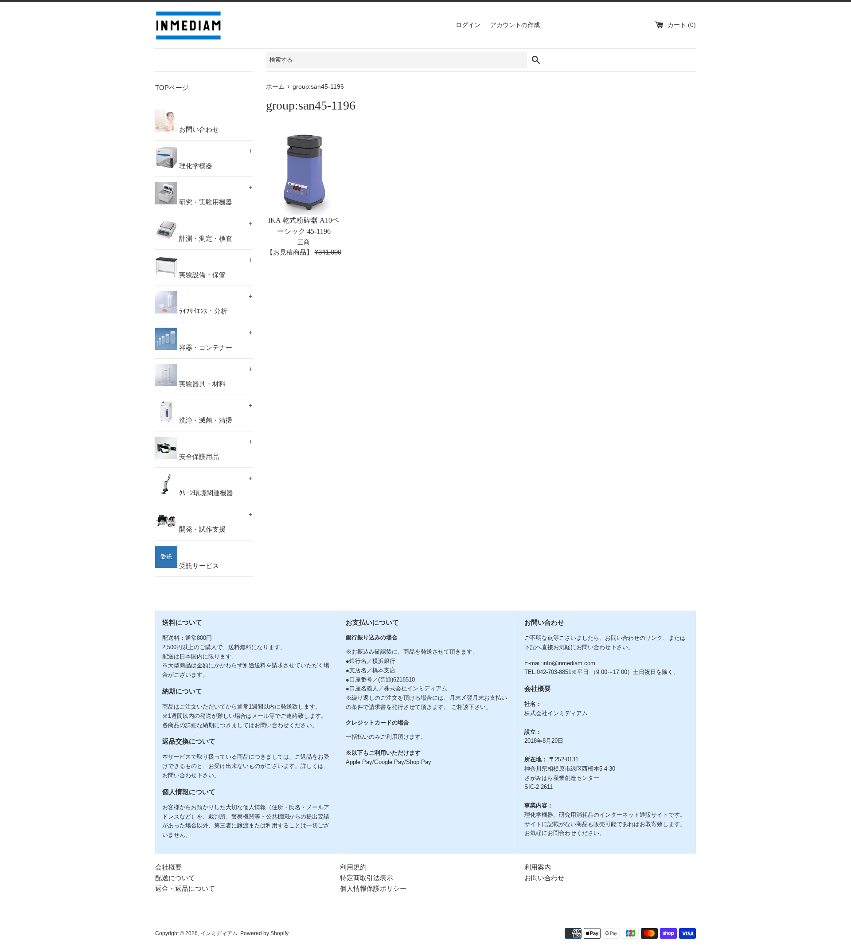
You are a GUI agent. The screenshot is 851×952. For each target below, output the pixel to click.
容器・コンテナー (215, 340)
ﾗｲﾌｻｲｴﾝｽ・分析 (215, 304)
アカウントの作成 (515, 25)
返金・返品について (185, 888)
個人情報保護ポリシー (373, 888)
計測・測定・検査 (215, 231)
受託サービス (198, 565)
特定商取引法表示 (366, 877)
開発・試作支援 (215, 522)
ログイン (468, 25)
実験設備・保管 (215, 267)
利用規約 (353, 867)
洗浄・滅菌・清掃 (215, 413)
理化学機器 (215, 158)
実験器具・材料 (215, 376)
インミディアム (219, 933)
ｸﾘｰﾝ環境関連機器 (215, 485)
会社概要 (168, 867)
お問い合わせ (198, 129)
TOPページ (172, 87)
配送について (175, 877)
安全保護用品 (215, 449)
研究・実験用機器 (215, 195)
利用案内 (537, 867)
